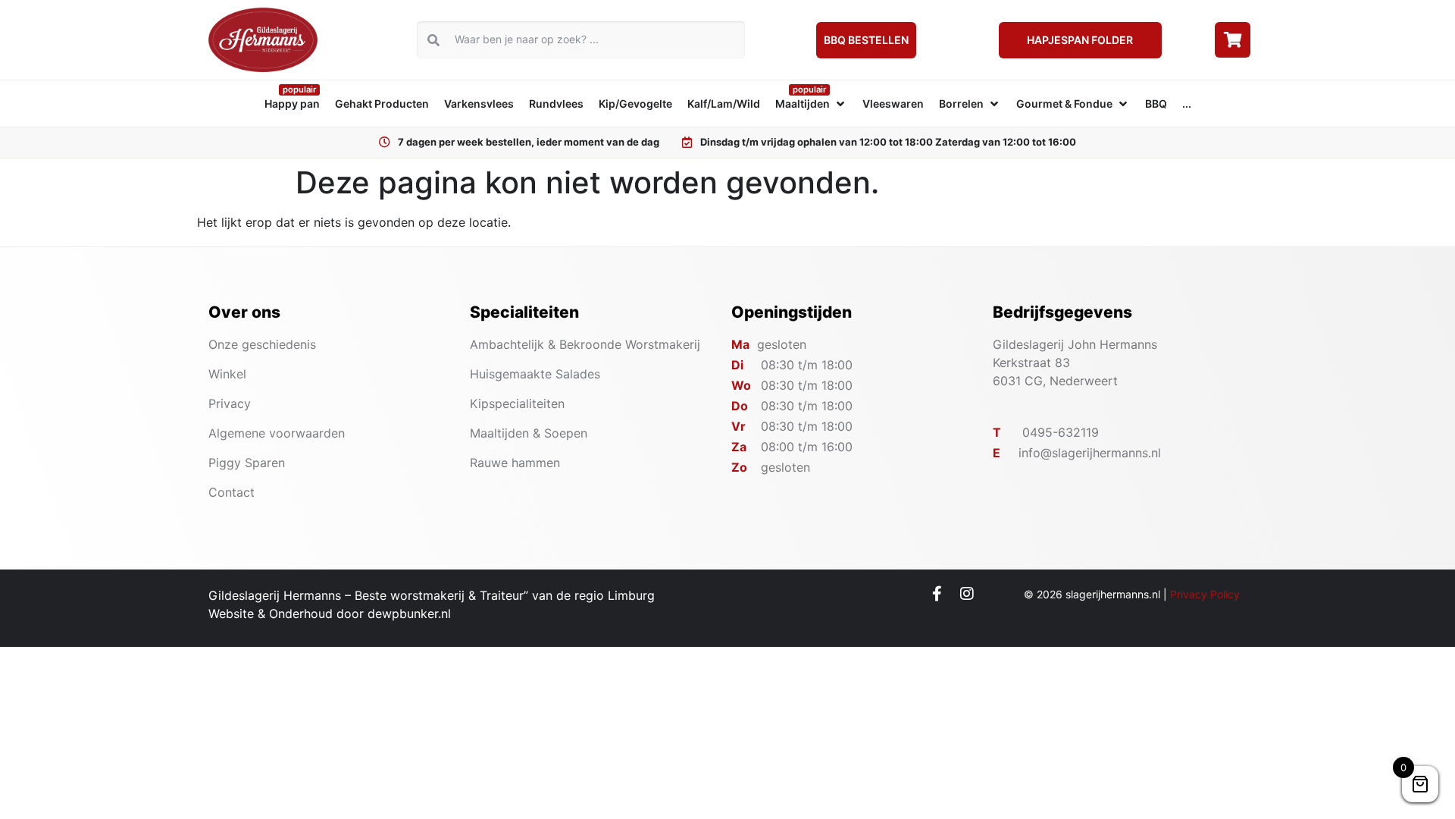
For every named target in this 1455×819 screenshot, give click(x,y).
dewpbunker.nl (409, 613)
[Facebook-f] (937, 593)
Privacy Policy (1205, 594)
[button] (811, 103)
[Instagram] (967, 593)
